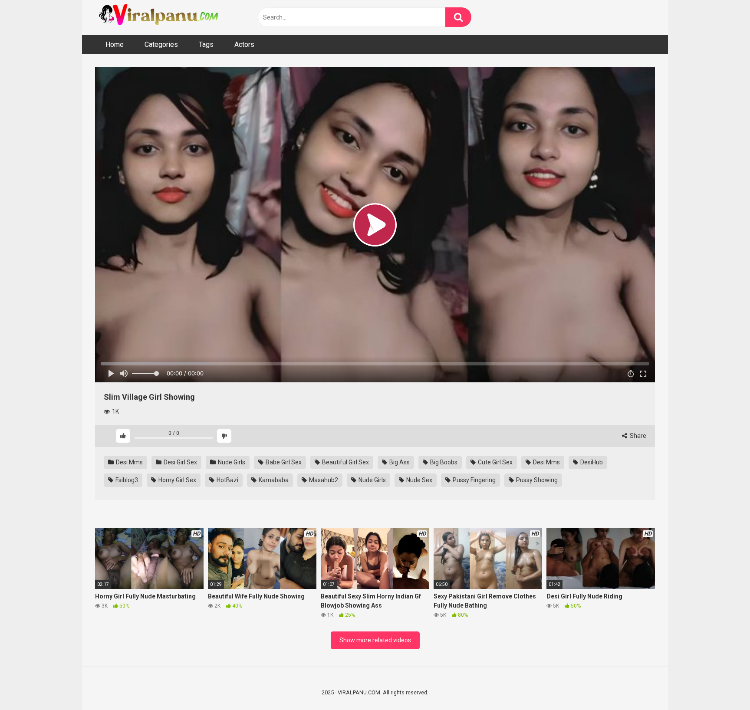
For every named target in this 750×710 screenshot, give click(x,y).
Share (637, 435)
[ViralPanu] (160, 15)
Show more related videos (375, 640)
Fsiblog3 (126, 480)
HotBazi (226, 480)
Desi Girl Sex (179, 462)
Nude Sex (418, 480)
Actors (244, 44)
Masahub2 (323, 480)
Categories (161, 44)
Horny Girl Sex (176, 480)
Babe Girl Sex (283, 462)
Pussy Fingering (473, 480)
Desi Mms (129, 462)
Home (114, 44)
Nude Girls (231, 462)
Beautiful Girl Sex (345, 462)
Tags (206, 44)
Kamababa (273, 480)
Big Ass (399, 462)
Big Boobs (443, 462)
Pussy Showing (536, 480)
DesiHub (591, 462)
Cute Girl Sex (495, 462)
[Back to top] (721, 684)
